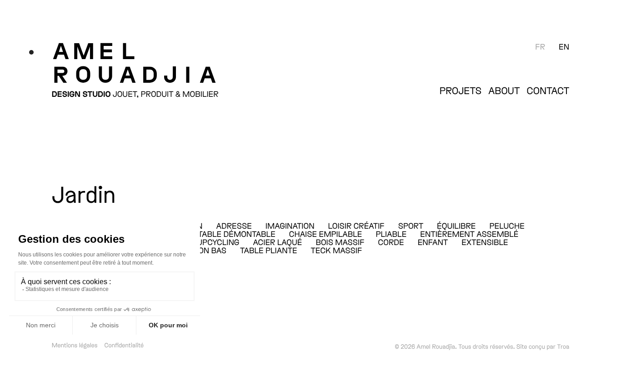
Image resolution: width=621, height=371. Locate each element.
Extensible (484, 242)
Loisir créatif (356, 226)
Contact (548, 90)
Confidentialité (124, 345)
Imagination (290, 226)
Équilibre (456, 226)
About (504, 90)
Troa (563, 346)
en (564, 46)
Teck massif (336, 250)
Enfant (433, 242)
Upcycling (218, 242)
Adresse (233, 226)
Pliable (391, 234)
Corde (391, 242)
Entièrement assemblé (469, 234)
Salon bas (205, 250)
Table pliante (268, 250)
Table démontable (236, 234)
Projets (461, 90)
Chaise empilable (325, 234)
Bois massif (340, 242)
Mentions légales (75, 345)
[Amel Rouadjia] (179, 62)
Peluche (507, 226)
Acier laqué (277, 242)
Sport (410, 226)
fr (540, 46)
